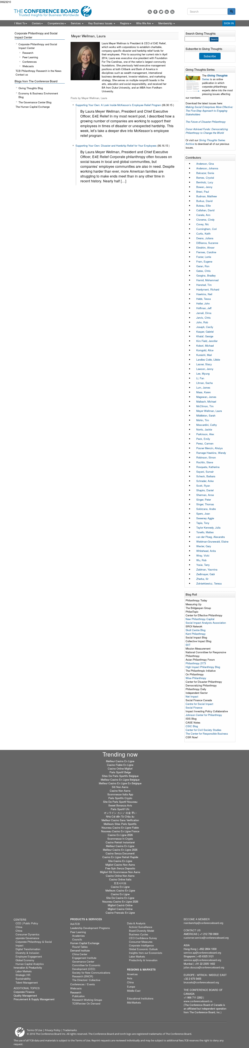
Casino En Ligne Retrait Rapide (120, 857)
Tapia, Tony (202, 523)
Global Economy (25, 960)
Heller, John (203, 303)
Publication (78, 996)
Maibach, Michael (206, 401)
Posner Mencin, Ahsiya (209, 448)
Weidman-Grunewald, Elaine (212, 541)
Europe (131, 986)
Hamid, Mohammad (207, 280)
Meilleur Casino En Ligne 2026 (120, 849)
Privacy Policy (52, 1030)
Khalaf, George (204, 336)
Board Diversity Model (141, 930)
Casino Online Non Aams (120, 876)
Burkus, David (204, 201)
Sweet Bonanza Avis (120, 805)
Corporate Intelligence (141, 945)
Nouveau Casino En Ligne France (120, 831)
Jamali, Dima (203, 313)
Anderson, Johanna (207, 168)
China (19, 927)
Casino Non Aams (120, 790)
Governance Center (83, 961)
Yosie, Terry (203, 565)
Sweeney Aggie (205, 518)
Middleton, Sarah (205, 415)
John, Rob (202, 322)
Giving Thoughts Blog (30, 88)
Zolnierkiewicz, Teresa (209, 583)
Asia (129, 978)
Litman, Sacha (204, 383)
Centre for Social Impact (199, 704)
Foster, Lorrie (203, 257)
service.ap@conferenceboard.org (202, 952)
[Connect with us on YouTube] (172, 12)
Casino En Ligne (120, 887)
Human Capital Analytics (30, 964)
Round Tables (80, 947)
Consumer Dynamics (27, 934)
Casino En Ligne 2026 (120, 835)
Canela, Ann (203, 215)
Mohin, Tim (202, 420)
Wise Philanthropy (196, 678)
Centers (36, 23)
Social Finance (194, 707)
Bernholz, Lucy (204, 182)
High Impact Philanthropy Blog (203, 667)
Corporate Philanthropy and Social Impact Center (37, 46)
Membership (165, 23)
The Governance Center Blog (34, 102)
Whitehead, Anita (206, 551)
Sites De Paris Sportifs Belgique (120, 776)
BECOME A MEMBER (197, 919)
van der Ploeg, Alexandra (210, 537)
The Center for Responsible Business (207, 733)
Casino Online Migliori (120, 768)
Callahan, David (205, 210)
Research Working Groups (87, 1000)
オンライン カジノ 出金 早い (120, 813)
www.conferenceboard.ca (198, 1001)
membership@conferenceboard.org (203, 923)
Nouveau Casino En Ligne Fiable (120, 827)
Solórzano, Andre (206, 509)
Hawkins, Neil (204, 294)
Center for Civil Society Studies (203, 730)
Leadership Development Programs (90, 928)
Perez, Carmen (204, 443)
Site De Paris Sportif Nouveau (120, 802)
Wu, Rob (201, 560)
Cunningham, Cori (206, 229)
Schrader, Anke (205, 481)
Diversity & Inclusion (27, 953)
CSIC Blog (192, 726)
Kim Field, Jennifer (206, 341)
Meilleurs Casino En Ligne (120, 890)
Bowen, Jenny (204, 187)
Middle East (133, 990)
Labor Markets (24, 971)
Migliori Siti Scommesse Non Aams (120, 872)
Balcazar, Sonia (205, 173)
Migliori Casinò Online (120, 905)
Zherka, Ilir (202, 579)
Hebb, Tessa (203, 299)
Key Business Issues (100, 23)
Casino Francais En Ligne (120, 912)
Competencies (56, 23)
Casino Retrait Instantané (120, 842)
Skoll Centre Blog (195, 630)
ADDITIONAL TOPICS (27, 988)
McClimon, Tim (205, 406)
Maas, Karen (203, 392)
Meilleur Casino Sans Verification (120, 820)
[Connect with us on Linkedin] (167, 12)
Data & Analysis (136, 923)
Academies (78, 936)
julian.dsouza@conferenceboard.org (204, 967)
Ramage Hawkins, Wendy (211, 453)
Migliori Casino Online (120, 909)
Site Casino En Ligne (120, 861)
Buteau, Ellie (203, 205)
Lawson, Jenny (204, 369)
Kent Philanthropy (196, 634)
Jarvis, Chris (203, 317)
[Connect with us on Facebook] (155, 12)
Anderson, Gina (205, 163)
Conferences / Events (82, 984)
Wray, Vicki (202, 555)
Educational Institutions (140, 998)
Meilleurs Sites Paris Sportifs (120, 824)
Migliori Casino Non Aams (120, 864)
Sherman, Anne (205, 495)
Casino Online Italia (120, 879)
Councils (77, 939)
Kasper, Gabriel (205, 331)
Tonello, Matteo (205, 532)
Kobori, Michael (205, 345)
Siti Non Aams (120, 787)
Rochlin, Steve (204, 462)
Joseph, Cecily (204, 327)
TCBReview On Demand (86, 1003)
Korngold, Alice (204, 350)
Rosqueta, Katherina (207, 467)
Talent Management (27, 982)
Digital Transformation (28, 949)
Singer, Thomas (205, 504)
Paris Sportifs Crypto (120, 798)
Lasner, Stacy (204, 364)
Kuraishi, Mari (204, 355)
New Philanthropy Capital (200, 619)
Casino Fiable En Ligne (120, 765)
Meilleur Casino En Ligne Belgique (120, 779)
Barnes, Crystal (205, 177)
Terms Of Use (34, 1030)
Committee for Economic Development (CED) (86, 967)
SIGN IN (229, 23)
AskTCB (75, 924)
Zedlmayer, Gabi (205, 574)
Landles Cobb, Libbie (208, 359)
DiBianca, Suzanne (207, 243)
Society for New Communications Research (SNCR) (91, 974)
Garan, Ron (202, 266)
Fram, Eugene (204, 261)
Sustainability (23, 978)
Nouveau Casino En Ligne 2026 (120, 901)
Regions (124, 23)
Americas (132, 974)
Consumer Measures (141, 942)
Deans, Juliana (204, 238)
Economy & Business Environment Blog (38, 95)
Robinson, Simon (206, 457)
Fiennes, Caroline (206, 252)
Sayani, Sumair (205, 471)
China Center (79, 954)
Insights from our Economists (145, 953)
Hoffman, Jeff (203, 308)
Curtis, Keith (203, 233)
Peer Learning (30, 57)
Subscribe (210, 56)
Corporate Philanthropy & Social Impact (34, 943)
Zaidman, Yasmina (206, 569)
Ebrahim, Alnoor (205, 247)
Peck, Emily (203, 439)
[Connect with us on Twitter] (161, 12)
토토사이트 (120, 883)
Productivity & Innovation (143, 960)
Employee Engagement (29, 956)
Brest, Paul (202, 191)
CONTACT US (192, 930)
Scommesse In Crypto (120, 838)
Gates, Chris (203, 271)
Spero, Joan (203, 513)
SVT (188, 645)
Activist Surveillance (140, 927)
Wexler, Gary (203, 546)
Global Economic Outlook (143, 949)
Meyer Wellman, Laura (209, 411)
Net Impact (192, 696)
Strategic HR (23, 975)
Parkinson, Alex (205, 434)
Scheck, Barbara (205, 476)
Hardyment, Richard (207, 289)
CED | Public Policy (27, 923)
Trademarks (70, 1030)
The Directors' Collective (86, 980)
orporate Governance (27, 938)
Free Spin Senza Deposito (120, 868)
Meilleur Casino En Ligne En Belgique (120, 783)
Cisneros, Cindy (205, 219)
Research (27, 53)
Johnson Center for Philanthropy (204, 715)
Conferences (29, 61)
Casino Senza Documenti (120, 853)
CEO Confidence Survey (143, 938)
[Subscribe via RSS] (150, 12)
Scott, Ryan (203, 485)
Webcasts (28, 66)
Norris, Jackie (204, 429)
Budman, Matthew (206, 196)
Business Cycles (138, 934)
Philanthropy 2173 (196, 663)
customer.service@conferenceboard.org (206, 937)
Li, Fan (200, 378)
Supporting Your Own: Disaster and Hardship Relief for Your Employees (116, 145)
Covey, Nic (202, 224)
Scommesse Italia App (120, 794)
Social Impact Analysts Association (206, 622)
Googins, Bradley (206, 275)
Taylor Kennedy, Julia (208, 527)
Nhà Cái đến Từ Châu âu (120, 816)
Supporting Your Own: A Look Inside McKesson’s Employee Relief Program (118, 105)
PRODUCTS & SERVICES (86, 919)
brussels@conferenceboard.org (201, 982)
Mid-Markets (134, 1002)
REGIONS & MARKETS (141, 969)
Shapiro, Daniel (205, 490)
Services (76, 23)
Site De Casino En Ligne (120, 898)
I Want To (19, 23)
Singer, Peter (203, 499)
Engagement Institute (84, 958)
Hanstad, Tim (204, 285)
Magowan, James (206, 397)
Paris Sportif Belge (120, 772)
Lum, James (203, 387)
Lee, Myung (203, 373)
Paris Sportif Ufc (120, 809)
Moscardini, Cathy (206, 425)
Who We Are (144, 23)
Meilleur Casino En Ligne (120, 761)
